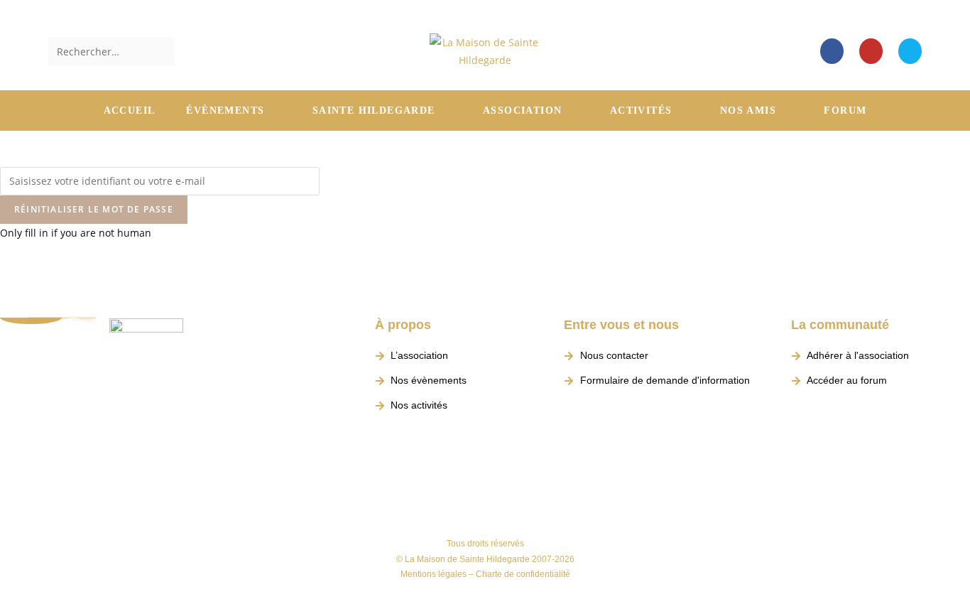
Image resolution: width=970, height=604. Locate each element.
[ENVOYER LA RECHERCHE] (161, 51)
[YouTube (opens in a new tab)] (871, 51)
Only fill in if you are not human (75, 232)
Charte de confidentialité (523, 574)
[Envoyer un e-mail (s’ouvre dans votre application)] (910, 51)
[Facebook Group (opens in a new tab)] (832, 51)
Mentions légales (433, 574)
